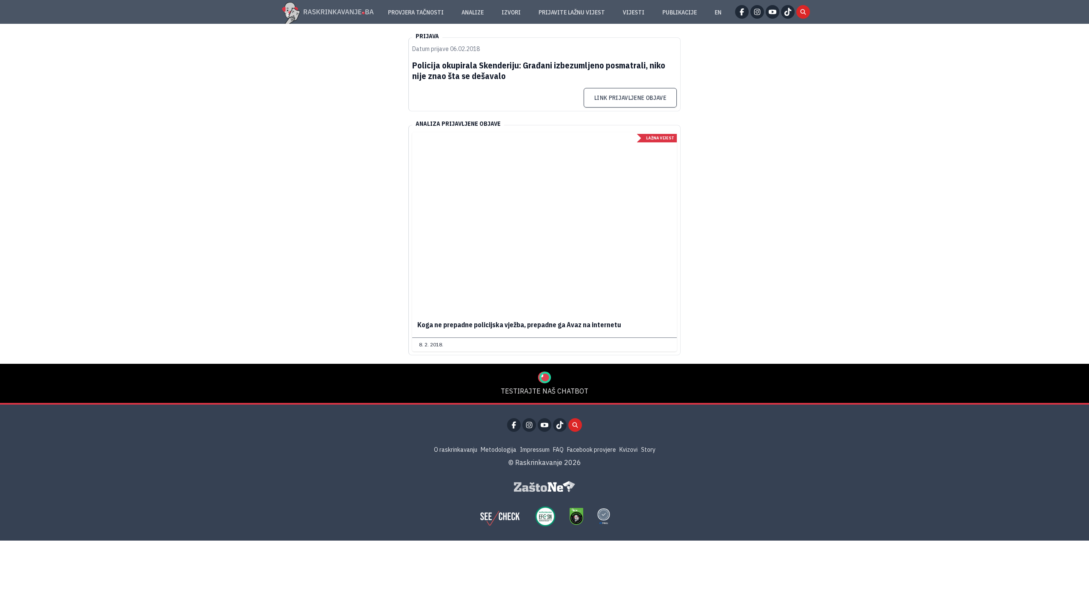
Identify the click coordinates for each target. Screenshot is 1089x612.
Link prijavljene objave (630, 98)
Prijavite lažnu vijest (572, 12)
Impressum (535, 449)
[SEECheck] (500, 516)
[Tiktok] (788, 12)
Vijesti (633, 12)
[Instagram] (757, 12)
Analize (473, 12)
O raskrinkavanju (455, 449)
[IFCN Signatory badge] (576, 516)
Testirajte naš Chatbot (544, 391)
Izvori (511, 12)
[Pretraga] (803, 12)
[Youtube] (772, 12)
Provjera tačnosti (416, 12)
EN (718, 12)
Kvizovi (628, 449)
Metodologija (498, 449)
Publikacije (679, 12)
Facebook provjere (591, 449)
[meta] (603, 516)
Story (648, 449)
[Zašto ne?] (544, 486)
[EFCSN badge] (545, 516)
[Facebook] (742, 12)
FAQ (558, 449)
